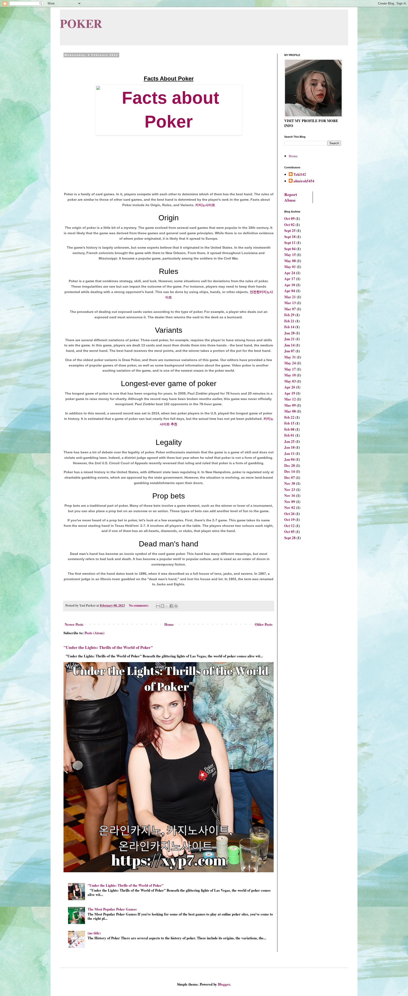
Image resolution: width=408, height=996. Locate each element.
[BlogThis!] (162, 606)
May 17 (290, 369)
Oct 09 (289, 218)
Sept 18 (290, 236)
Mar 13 (290, 302)
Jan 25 (289, 441)
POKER (81, 23)
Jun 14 (289, 345)
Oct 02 (289, 224)
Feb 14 (289, 326)
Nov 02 (289, 507)
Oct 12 (289, 525)
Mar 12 (290, 399)
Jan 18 (289, 447)
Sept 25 (290, 230)
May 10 (290, 375)
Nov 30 (289, 483)
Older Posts (263, 624)
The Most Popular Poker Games (112, 909)
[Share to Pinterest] (176, 606)
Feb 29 (289, 314)
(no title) (94, 933)
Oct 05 (289, 531)
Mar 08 (290, 411)
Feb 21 (289, 320)
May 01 (290, 266)
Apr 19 (289, 393)
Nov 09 (289, 501)
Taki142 (299, 174)
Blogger (224, 984)
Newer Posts (74, 624)
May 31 (290, 357)
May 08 (290, 260)
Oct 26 (289, 513)
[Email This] (158, 606)
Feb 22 (289, 417)
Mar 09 (290, 405)
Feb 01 (289, 435)
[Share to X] (167, 606)
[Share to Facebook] (171, 606)
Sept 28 (290, 537)
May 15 (290, 254)
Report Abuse (290, 197)
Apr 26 (289, 387)
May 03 (290, 381)
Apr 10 (289, 284)
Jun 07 (289, 350)
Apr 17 (289, 278)
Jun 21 (289, 338)
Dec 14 (289, 471)
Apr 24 (289, 272)
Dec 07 (289, 477)
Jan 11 (289, 453)
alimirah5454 (303, 181)
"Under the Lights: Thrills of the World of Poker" (108, 647)
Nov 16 (289, 495)
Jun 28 (289, 333)
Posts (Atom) (94, 632)
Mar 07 (290, 308)
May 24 (290, 363)
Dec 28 (289, 465)
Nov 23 (289, 489)
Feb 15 (289, 423)
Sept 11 (290, 242)
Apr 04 (289, 290)
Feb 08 (289, 429)
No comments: (139, 605)
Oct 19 (289, 519)
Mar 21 (290, 296)
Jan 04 (289, 459)
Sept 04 (290, 248)
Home (169, 624)
